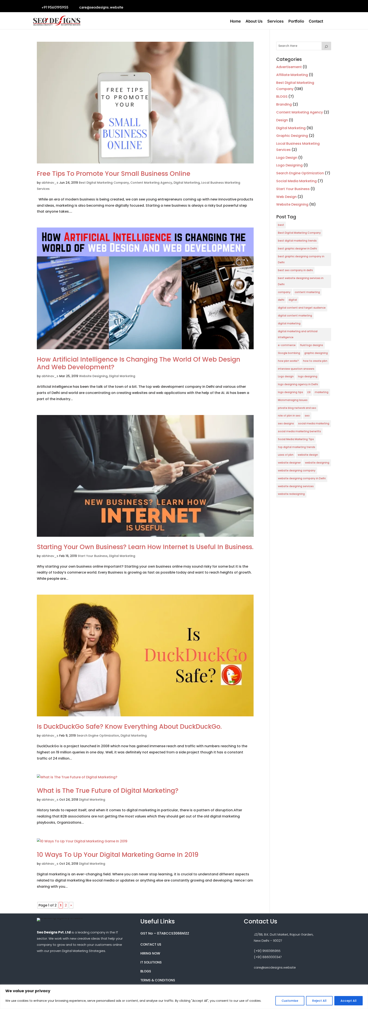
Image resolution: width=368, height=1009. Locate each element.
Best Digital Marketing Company (104, 182)
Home (235, 21)
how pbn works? (288, 361)
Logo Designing (289, 165)
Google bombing (289, 353)
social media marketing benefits (299, 431)
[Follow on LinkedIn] (158, 6)
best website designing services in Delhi (300, 281)
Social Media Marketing (296, 181)
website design (308, 455)
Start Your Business (93, 556)
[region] (184, 997)
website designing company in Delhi (302, 478)
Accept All (348, 1001)
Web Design (286, 196)
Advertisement (289, 66)
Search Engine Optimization (98, 735)
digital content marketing (295, 315)
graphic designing (316, 353)
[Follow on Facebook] (142, 6)
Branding (284, 104)
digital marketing (289, 323)
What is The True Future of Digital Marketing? (107, 790)
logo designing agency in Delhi (298, 384)
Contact (316, 21)
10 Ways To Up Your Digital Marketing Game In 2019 (117, 854)
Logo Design (286, 157)
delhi (281, 300)
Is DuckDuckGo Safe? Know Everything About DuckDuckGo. (129, 726)
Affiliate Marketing (292, 74)
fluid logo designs (311, 345)
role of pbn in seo (289, 415)
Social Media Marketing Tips (296, 439)
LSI (308, 392)
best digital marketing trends (297, 240)
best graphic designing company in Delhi (301, 259)
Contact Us (150, 944)
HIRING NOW (150, 953)
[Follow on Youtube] (167, 6)
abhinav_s (50, 182)
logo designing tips (290, 392)
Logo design (286, 376)
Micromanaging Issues (293, 400)
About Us (254, 21)
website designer (289, 462)
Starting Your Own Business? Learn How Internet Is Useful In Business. (145, 546)
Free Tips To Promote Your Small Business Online (113, 173)
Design (282, 120)
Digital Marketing (187, 182)
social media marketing (313, 423)
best (281, 225)
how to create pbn (315, 361)
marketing (321, 392)
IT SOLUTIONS (151, 962)
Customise (290, 1001)
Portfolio (296, 21)
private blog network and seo (297, 408)
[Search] (326, 46)
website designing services (296, 486)
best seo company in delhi (295, 270)
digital (293, 300)
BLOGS (282, 96)
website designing (317, 462)
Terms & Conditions (157, 980)
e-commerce (287, 345)
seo (307, 415)
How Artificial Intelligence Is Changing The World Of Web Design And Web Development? (138, 363)
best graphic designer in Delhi (297, 248)
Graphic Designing (292, 135)
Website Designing (93, 376)
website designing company (296, 470)
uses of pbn (285, 455)
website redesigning (291, 494)
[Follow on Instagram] (150, 6)
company (284, 292)
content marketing (307, 292)
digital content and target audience (302, 307)
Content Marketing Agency (151, 182)
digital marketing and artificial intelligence (298, 334)
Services (275, 21)
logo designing (307, 376)
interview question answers (296, 369)
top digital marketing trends (296, 447)
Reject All (319, 1001)
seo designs (286, 423)
